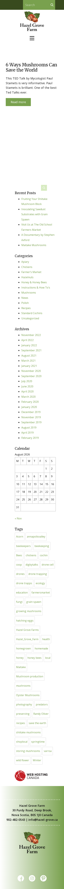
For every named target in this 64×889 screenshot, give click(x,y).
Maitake (21, 667)
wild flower (22, 760)
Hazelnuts (27, 277)
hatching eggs (24, 620)
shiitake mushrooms (28, 732)
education (22, 592)
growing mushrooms (28, 611)
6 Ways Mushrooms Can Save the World (31, 67)
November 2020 (31, 371)
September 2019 (31, 422)
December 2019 (31, 412)
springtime (38, 741)
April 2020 (27, 391)
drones (20, 574)
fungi (19, 602)
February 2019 (30, 438)
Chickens (26, 267)
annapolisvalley (36, 536)
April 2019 (27, 432)
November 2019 (31, 417)
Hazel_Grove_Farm (27, 639)
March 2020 (28, 396)
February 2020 (30, 402)
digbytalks (32, 564)
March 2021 (28, 360)
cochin (44, 555)
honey (20, 658)
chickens (31, 555)
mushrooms (23, 685)
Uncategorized (30, 318)
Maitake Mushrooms (33, 245)
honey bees (34, 658)
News (24, 298)
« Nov (18, 518)
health (46, 639)
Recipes (26, 308)
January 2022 (29, 345)
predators (42, 704)
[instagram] (32, 878)
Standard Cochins (31, 313)
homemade (41, 648)
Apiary (25, 262)
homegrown (23, 648)
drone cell (47, 564)
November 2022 (31, 335)
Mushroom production (29, 676)
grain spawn (33, 602)
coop (19, 564)
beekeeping (41, 546)
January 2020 (29, 407)
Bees (19, 555)
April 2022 (27, 340)
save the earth (37, 723)
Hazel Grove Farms (27, 630)
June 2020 (27, 386)
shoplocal (21, 741)
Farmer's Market (31, 272)
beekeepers (23, 546)
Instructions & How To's (35, 287)
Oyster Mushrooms (28, 695)
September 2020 (31, 376)
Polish (25, 303)
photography (24, 704)
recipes (20, 723)
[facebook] (21, 878)
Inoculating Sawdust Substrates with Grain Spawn (34, 214)
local (47, 658)
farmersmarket (41, 592)
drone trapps (24, 583)
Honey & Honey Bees (34, 282)
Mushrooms (28, 292)
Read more (18, 102)
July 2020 (26, 381)
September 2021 (31, 350)
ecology (40, 583)
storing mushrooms (28, 751)
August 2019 (28, 427)
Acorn (19, 536)
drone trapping (37, 574)
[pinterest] (43, 878)
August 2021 (28, 355)
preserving (23, 714)
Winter (37, 760)
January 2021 (29, 366)
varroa (48, 751)
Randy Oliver (41, 714)
